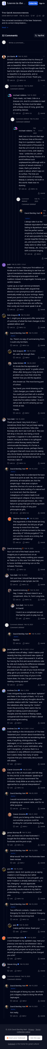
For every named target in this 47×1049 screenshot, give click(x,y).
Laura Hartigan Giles (15, 937)
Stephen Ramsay (20, 518)
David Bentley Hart (10, 16)
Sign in (42, 3)
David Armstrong (14, 548)
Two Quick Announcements (15, 12)
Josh (9, 264)
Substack (11, 1044)
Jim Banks (11, 56)
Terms (38, 1029)
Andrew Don (12, 690)
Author (27, 218)
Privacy (31, 1029)
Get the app (35, 1038)
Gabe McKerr (18, 363)
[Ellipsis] (44, 56)
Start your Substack (17, 1038)
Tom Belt (11, 419)
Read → (5, 27)
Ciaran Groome (13, 769)
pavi (9, 869)
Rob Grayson (12, 315)
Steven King (12, 964)
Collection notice (23, 1032)
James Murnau (13, 832)
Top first (41, 35)
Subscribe (33, 3)
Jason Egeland (13, 649)
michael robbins (19, 95)
